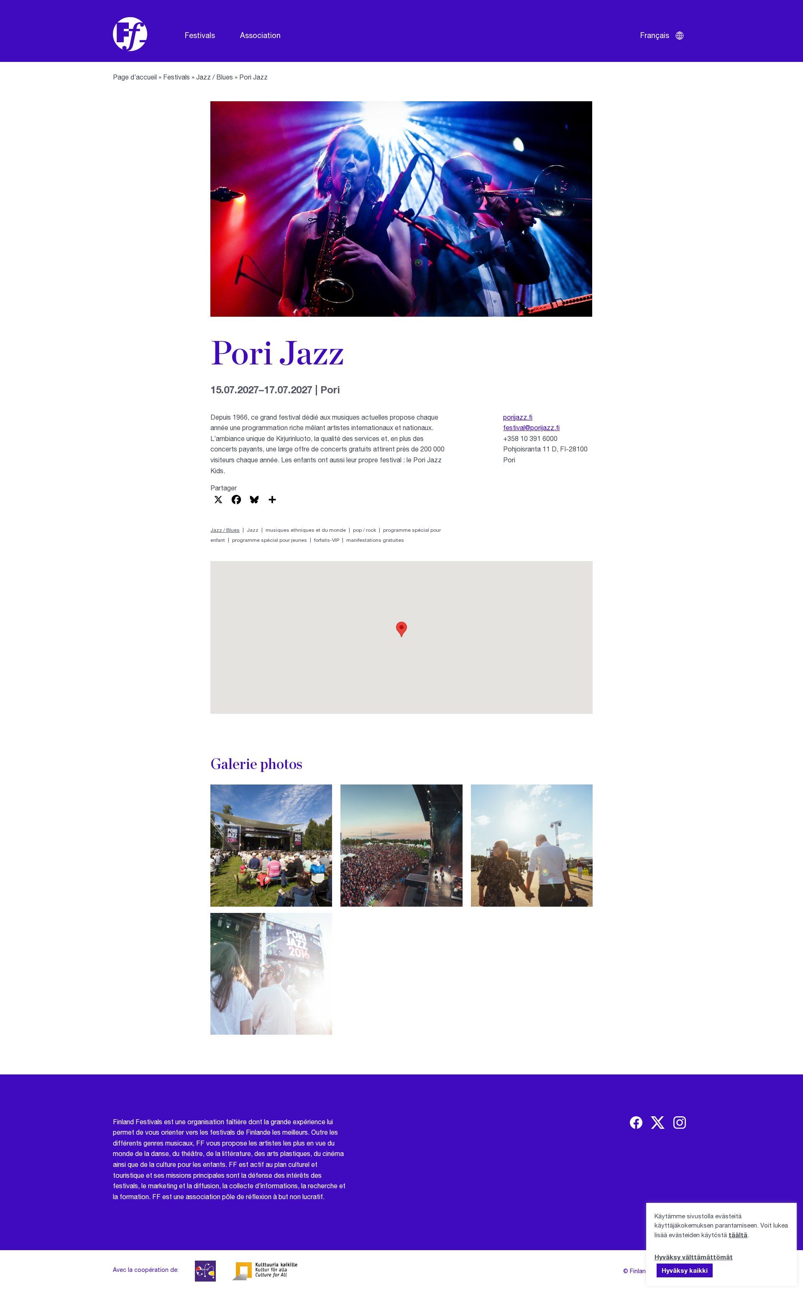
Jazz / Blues (214, 77)
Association (260, 35)
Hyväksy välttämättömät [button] (694, 1257)
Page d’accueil (135, 77)
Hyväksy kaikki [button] (685, 1270)
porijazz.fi (517, 417)
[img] (636, 1122)
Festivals (200, 35)
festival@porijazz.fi (531, 427)
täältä (738, 1234)
